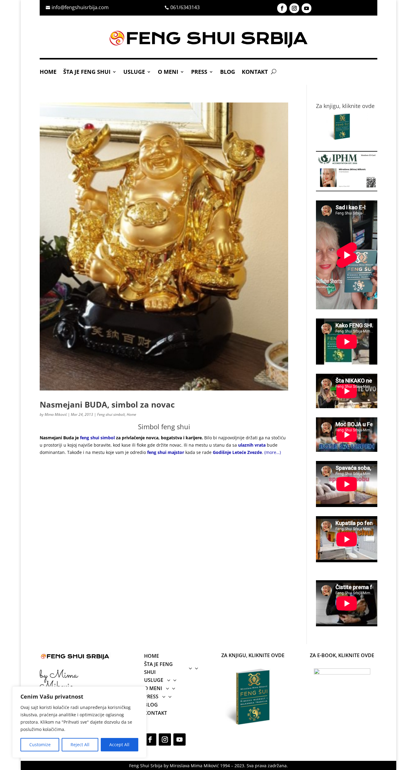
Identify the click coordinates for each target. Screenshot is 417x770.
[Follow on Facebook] (282, 8)
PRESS (199, 72)
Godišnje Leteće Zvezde (237, 452)
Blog (227, 72)
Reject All (80, 744)
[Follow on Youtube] (306, 8)
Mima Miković (56, 414)
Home (48, 72)
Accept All (119, 744)
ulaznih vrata (252, 445)
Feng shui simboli (111, 414)
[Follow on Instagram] (294, 8)
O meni (168, 72)
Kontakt (255, 72)
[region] (79, 722)
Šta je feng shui (87, 72)
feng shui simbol (98, 438)
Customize (40, 744)
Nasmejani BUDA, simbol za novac (107, 404)
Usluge (134, 72)
